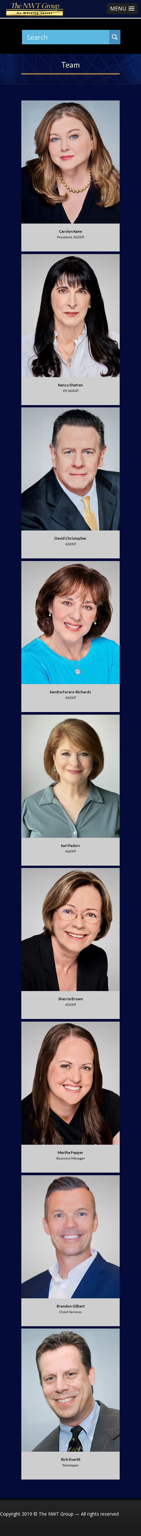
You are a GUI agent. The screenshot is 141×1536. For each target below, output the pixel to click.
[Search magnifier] (114, 37)
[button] (122, 8)
